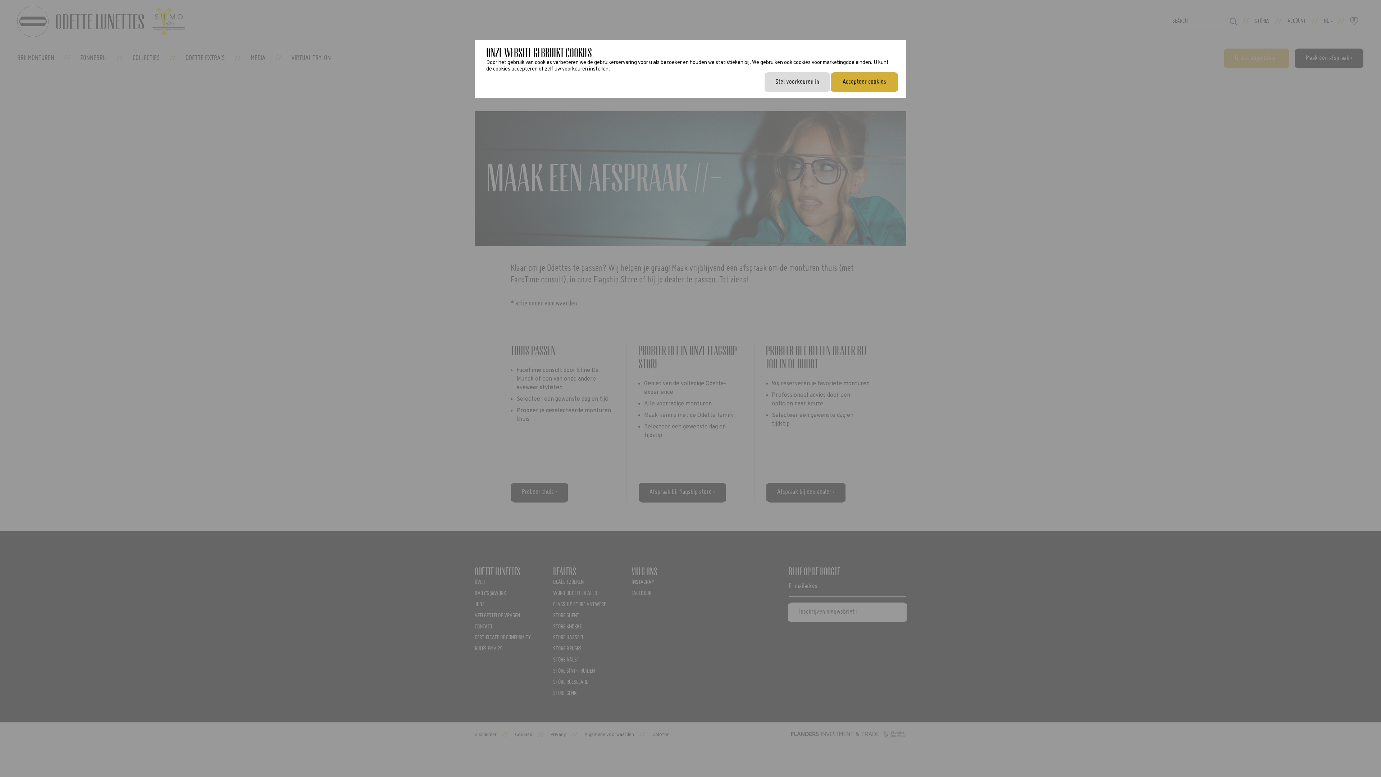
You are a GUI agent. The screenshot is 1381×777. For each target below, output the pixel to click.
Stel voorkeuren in (797, 82)
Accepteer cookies (864, 82)
